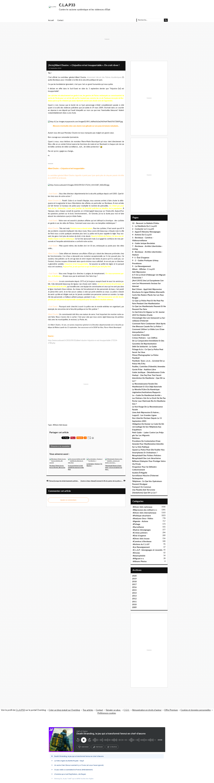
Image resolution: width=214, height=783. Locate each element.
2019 (134, 579)
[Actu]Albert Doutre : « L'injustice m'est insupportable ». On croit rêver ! (84, 65)
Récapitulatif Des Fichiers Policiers (146, 456)
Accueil (51, 20)
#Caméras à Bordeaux (142, 541)
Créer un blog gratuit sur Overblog (64, 710)
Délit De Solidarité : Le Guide (144, 347)
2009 (134, 607)
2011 (134, 602)
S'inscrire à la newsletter (60, 446)
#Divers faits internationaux (144, 513)
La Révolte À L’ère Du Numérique (146, 390)
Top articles (88, 710)
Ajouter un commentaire (68, 500)
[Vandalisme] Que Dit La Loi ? (144, 493)
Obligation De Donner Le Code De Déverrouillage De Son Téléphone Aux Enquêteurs (148, 427)
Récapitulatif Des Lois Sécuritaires (146, 458)
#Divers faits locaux (60, 425)
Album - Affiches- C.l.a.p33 (143, 269)
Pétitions (136, 438)
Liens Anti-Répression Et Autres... (146, 412)
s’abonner (85, 747)
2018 (134, 582)
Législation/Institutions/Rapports (146, 392)
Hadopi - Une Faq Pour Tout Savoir (146, 375)
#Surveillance (138, 527)
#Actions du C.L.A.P (141, 544)
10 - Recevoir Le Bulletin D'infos (145, 223)
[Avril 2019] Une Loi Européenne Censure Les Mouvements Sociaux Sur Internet (148, 283)
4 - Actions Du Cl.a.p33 (142, 235)
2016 (134, 587)
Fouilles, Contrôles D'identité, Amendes (148, 367)
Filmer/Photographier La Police (145, 355)
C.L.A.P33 (67, 5)
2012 (134, 599)
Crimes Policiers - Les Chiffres (144, 338)
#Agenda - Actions (140, 521)
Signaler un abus (113, 710)
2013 (134, 596)
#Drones (136, 553)
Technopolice (137, 478)
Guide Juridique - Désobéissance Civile (148, 372)
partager (99, 747)
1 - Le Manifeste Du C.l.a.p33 (144, 226)
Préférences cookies (106, 713)
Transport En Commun (141, 487)
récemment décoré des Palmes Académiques (104, 77)
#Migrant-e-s (138, 559)
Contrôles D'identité (140, 335)
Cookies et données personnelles (196, 710)
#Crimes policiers (140, 533)
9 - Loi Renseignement (141, 266)
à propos (113, 747)
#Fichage (136, 524)
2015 (134, 590)
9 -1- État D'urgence (140, 258)
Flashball (136, 358)
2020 (134, 576)
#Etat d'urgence (139, 536)
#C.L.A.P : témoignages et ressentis (147, 550)
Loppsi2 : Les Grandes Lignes (144, 415)
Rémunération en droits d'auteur (146, 710)
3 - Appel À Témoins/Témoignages (146, 232)
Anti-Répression (139, 272)
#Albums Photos (140, 561)
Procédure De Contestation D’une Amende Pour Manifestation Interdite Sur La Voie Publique (148, 444)
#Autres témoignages (142, 530)
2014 (134, 593)
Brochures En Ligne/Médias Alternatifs (148, 292)
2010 (134, 604)
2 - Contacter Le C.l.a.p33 (143, 229)
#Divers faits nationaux (142, 507)
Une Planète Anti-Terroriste (143, 490)
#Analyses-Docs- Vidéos (143, 519)
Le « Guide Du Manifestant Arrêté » (147, 395)
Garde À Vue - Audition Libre (144, 370)
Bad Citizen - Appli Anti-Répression (147, 289)
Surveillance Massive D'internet (145, 476)
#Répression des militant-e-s (145, 510)
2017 (134, 584)
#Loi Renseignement (141, 547)
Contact (60, 20)
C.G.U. (127, 710)
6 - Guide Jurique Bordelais (143, 243)
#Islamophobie (139, 556)
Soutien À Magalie (139, 473)
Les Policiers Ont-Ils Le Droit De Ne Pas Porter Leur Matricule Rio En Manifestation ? (149, 401)
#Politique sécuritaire (142, 516)
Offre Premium (171, 710)
